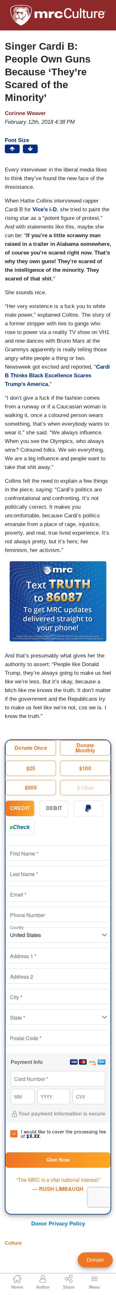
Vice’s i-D (45, 209)
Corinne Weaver (25, 113)
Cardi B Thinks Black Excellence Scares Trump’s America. (57, 375)
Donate (95, 1260)
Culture (13, 1243)
